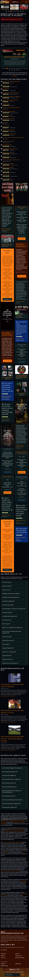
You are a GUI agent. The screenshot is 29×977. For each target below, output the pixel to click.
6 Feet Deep (5, 122)
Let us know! (4, 949)
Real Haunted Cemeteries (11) (10, 771)
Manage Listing (4, 965)
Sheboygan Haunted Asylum (8, 111)
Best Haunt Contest (19, 957)
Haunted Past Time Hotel (8, 152)
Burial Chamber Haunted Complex (10, 148)
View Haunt (7, 492)
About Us (17, 953)
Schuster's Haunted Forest (8, 130)
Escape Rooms (17, 822)
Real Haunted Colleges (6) (9, 775)
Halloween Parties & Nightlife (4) (10, 597)
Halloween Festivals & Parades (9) (11, 593)
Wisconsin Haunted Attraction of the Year (10, 871)
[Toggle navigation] (26, 2)
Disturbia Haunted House (8, 141)
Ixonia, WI (7, 438)
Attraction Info (7, 299)
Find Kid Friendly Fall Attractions (17, 829)
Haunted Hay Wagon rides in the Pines (11, 107)
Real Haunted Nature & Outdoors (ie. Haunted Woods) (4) (11, 791)
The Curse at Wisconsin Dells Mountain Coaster (13, 137)
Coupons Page (22, 881)
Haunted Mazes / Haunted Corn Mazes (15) (13, 608)
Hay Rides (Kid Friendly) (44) (9, 616)
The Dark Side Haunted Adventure (10, 100)
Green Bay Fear (5, 89)
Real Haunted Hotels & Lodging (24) (11, 779)
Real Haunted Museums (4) (9, 786)
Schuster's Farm (6, 126)
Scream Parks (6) (6, 655)
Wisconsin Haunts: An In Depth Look (8, 696)
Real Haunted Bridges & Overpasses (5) (12, 768)
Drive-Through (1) (6, 582)
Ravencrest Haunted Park (8, 163)
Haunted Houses (4, 820)
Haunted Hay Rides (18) (8, 601)
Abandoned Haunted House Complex (14, 57)
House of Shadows (6, 178)
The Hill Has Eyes (6, 103)
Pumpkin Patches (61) (8, 648)
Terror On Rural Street (7, 115)
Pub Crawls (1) (6, 644)
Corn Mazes (15, 830)
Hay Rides (21, 830)
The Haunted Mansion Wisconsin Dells (11, 159)
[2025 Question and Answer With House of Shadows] (14, 677)
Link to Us (3, 957)
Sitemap (3, 955)
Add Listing (18, 963)
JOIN (22, 974)
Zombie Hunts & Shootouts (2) (10, 663)
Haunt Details (7, 360)
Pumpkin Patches (8, 830)
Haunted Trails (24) (7, 612)
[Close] (27, 969)
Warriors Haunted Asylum (8, 167)
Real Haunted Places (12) (8, 796)
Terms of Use (18, 955)
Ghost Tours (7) (6, 589)
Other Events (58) (7, 636)
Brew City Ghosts (6, 171)
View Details (7, 472)
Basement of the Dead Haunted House (11, 81)
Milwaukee (23, 850)
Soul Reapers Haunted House (9, 133)
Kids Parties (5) (6, 623)
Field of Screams (6, 174)
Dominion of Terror (6, 156)
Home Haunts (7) (6, 620)
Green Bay (5, 852)
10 (24, 68)
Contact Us (3, 953)
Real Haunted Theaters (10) (9, 807)
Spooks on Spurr (6, 85)
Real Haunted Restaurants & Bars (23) (12, 799)
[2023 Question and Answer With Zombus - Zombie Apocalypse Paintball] (14, 729)
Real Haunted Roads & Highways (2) (11, 803)
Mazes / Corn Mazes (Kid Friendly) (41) (12, 627)
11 (26, 68)
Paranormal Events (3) (8, 640)
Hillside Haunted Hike (7, 144)
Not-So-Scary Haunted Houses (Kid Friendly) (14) (11, 632)
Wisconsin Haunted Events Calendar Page (12, 842)
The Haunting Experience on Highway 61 (11, 96)
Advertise (3, 963)
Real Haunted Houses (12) (9, 783)
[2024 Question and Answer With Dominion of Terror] (14, 703)
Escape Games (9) (7, 586)
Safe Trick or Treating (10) (9, 651)
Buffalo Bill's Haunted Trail (8, 118)
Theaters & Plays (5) (7, 659)
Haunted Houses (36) (7, 605)
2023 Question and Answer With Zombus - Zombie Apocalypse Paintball (12, 739)
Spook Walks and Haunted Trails (16, 820)
